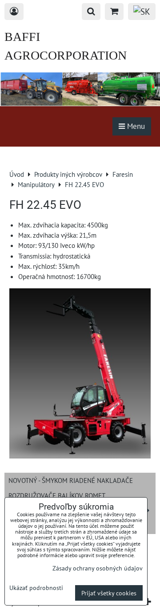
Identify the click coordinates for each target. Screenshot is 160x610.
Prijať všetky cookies (108, 593)
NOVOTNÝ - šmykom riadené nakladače (70, 480)
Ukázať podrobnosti (36, 587)
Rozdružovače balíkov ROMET (56, 495)
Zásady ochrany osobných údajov (97, 568)
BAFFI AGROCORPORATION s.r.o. (65, 55)
